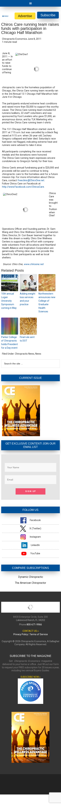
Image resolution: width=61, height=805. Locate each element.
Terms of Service (38, 634)
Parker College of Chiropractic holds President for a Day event (9, 342)
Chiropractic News (24, 353)
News (38, 353)
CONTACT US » (31, 631)
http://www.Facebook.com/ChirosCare (23, 186)
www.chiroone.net (34, 264)
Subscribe (47, 15)
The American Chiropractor (30, 582)
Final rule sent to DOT (27, 339)
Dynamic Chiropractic (30, 577)
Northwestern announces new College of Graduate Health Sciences (46, 302)
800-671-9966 (34, 624)
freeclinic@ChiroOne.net (31, 180)
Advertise (25, 16)
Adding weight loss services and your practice (27, 299)
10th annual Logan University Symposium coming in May (9, 300)
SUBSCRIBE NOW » (30, 677)
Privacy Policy (20, 634)
